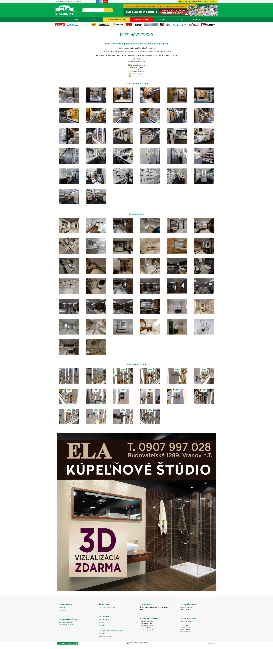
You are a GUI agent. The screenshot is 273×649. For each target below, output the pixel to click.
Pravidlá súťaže (104, 620)
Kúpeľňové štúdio (116, 19)
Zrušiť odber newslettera (67, 624)
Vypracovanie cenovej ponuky (191, 1)
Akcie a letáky (141, 19)
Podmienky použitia (105, 636)
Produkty (93, 19)
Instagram (62, 610)
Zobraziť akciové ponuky (107, 607)
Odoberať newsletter (65, 622)
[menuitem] (75, 19)
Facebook (62, 607)
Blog (105, 1)
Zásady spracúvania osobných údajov (111, 631)
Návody (179, 19)
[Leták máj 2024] (170, 10)
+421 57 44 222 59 (210, 1)
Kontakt (197, 19)
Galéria (161, 19)
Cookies (102, 633)
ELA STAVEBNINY (142, 643)
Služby (75, 19)
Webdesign (212, 643)
